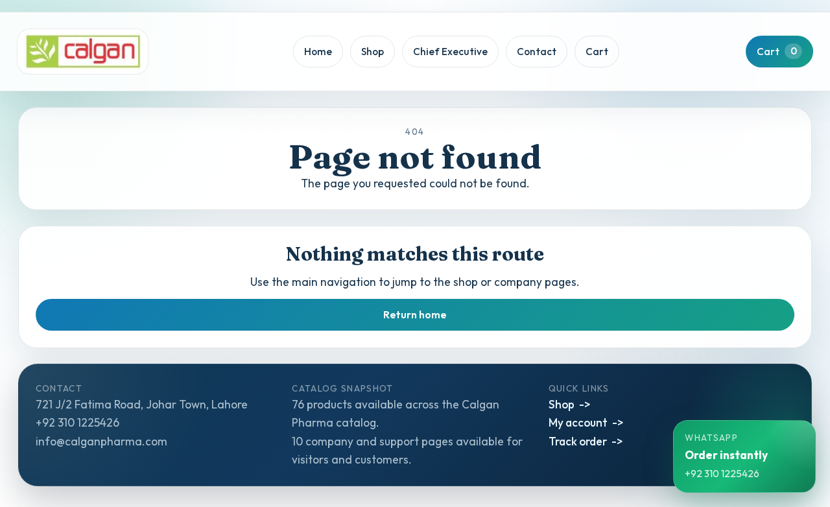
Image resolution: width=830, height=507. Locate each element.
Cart (597, 51)
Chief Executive (450, 51)
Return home (415, 315)
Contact (536, 51)
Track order (578, 441)
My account (578, 422)
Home (318, 51)
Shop (372, 51)
